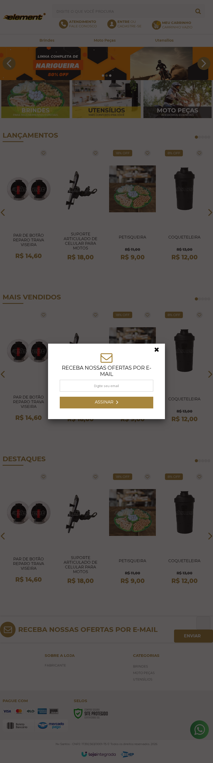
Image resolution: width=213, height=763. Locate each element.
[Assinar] (106, 402)
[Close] (159, 351)
